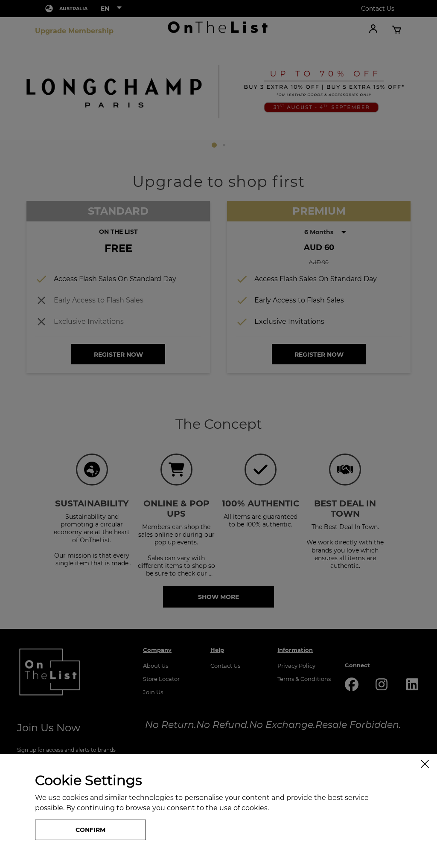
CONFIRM (90, 830)
